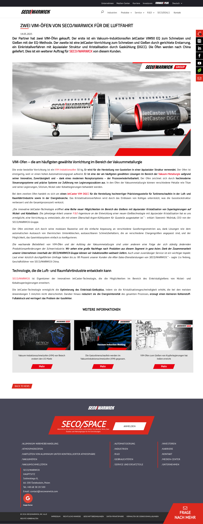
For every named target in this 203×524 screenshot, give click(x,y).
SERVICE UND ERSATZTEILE (129, 464)
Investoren (147, 3)
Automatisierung (125, 443)
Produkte (125, 12)
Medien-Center (123, 3)
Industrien (112, 12)
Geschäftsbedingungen (94, 516)
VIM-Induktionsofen (65, 169)
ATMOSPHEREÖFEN (32, 448)
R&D (149, 12)
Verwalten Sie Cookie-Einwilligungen (142, 516)
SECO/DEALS (163, 12)
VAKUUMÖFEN (29, 459)
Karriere (136, 3)
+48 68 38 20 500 (36, 486)
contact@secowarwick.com (44, 491)
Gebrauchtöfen (124, 459)
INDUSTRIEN (121, 448)
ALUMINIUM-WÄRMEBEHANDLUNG (40, 443)
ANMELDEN (130, 426)
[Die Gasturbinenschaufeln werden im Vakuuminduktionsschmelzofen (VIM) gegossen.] (103, 335)
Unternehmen (107, 3)
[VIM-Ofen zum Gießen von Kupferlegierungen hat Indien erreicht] (164, 335)
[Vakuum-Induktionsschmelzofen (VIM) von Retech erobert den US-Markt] (41, 335)
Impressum (55, 516)
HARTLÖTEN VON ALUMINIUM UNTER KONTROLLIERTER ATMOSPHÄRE (58, 453)
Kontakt (177, 12)
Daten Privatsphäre (115, 516)
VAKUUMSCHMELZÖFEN (34, 464)
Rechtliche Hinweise (72, 516)
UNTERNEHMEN (170, 464)
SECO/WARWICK (80, 51)
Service (138, 12)
